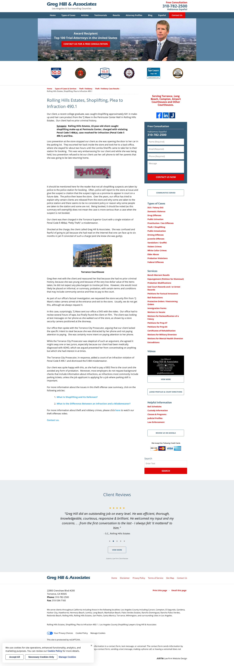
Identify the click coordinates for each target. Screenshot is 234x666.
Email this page (178, 590)
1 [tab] (110, 541)
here (117, 410)
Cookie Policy (82, 633)
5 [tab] (124, 541)
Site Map (170, 578)
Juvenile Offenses (155, 238)
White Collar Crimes (157, 250)
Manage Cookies (97, 633)
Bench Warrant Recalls (158, 275)
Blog (150, 15)
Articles (84, 15)
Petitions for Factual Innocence (162, 293)
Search (166, 470)
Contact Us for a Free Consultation (85, 43)
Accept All (14, 657)
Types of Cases (68, 15)
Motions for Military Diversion (162, 334)
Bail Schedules (154, 406)
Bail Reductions (155, 297)
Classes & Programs (156, 414)
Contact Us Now (166, 177)
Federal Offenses (155, 262)
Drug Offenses (154, 215)
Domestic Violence (156, 211)
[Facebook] (159, 115)
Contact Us (177, 15)
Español (162, 15)
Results (116, 15)
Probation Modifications (159, 283)
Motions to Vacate (156, 312)
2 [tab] (113, 541)
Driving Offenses (155, 235)
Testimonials (100, 15)
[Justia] (172, 115)
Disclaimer (125, 578)
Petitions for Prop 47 (157, 323)
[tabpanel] (117, 520)
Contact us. (53, 420)
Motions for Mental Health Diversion (165, 338)
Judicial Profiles (154, 418)
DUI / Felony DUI (155, 207)
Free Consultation (158, 126)
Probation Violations (157, 258)
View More (117, 550)
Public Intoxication (156, 231)
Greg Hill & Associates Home (72, 6)
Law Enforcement (156, 422)
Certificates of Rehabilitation (161, 330)
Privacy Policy (139, 578)
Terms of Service (155, 578)
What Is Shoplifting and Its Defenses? (77, 397)
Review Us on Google (166, 433)
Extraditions (153, 342)
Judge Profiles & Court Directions (165, 392)
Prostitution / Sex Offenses (160, 223)
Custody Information (157, 410)
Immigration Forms (156, 308)
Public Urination (155, 219)
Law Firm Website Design (172, 658)
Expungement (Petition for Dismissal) (165, 279)
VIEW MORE (166, 379)
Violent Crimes (154, 246)
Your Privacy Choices (63, 633)
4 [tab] (120, 541)
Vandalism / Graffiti (157, 242)
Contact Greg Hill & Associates (175, 6)
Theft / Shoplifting (156, 227)
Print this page (160, 590)
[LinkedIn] (166, 115)
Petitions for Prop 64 (157, 326)
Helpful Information (159, 402)
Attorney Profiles (134, 15)
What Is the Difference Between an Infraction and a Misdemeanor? (94, 403)
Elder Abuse (153, 254)
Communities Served (165, 193)
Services (152, 271)
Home (53, 15)
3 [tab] (117, 541)
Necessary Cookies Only (41, 657)
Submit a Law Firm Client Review (117, 558)
